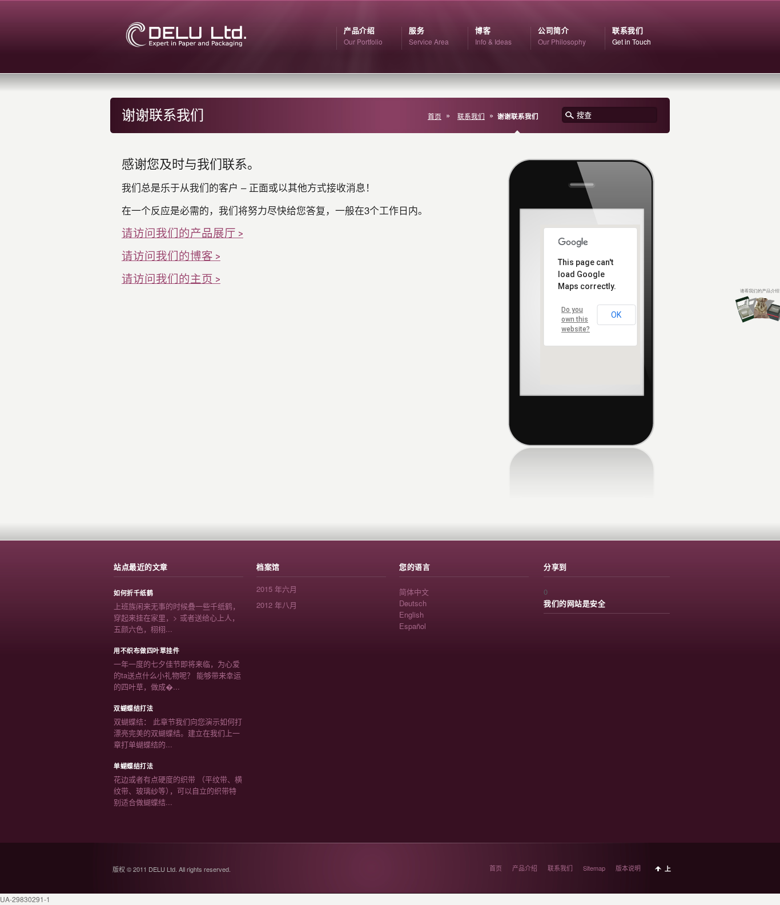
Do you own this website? (575, 319)
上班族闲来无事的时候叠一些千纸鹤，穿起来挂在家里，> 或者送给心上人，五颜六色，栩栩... (177, 617)
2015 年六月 (276, 588)
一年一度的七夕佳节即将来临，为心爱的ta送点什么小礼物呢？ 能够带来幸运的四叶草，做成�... (177, 675)
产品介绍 (524, 867)
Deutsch (413, 603)
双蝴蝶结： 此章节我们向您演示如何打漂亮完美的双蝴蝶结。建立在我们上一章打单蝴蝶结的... (178, 733)
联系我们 (471, 116)
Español (412, 625)
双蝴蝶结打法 (133, 708)
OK (616, 314)
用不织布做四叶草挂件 (146, 651)
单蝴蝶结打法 (133, 766)
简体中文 (414, 591)
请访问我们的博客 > (171, 256)
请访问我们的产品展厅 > (182, 233)
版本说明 (628, 867)
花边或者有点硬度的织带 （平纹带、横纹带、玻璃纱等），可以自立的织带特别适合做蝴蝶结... (178, 790)
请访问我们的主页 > (171, 279)
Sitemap (594, 867)
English (411, 614)
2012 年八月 (276, 604)
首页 (434, 116)
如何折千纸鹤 (133, 593)
